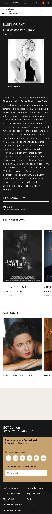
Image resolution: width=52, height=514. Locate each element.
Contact (30, 505)
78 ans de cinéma (35, 488)
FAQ (29, 499)
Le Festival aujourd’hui (13, 505)
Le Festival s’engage (12, 510)
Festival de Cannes (11, 488)
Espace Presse (33, 493)
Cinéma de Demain (11, 493)
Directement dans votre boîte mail (20, 466)
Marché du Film (10, 499)
